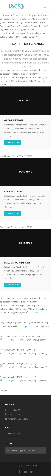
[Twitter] (31, 471)
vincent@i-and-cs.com (18, 419)
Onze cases (15, 434)
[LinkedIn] (25, 471)
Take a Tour (12, 142)
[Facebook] (19, 471)
